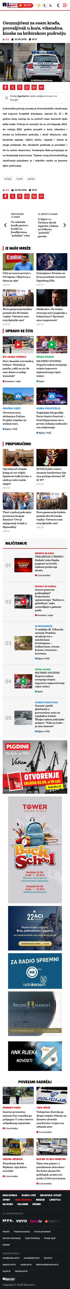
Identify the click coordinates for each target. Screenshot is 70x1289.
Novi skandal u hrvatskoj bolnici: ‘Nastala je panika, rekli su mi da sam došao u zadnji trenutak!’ (18, 368)
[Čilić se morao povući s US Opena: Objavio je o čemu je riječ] (18, 261)
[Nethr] (52, 1221)
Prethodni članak (5, 225)
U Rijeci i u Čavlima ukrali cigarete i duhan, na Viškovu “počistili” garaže (48, 227)
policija (31, 178)
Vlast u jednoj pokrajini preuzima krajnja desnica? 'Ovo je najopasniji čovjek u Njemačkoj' (17, 519)
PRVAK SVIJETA (45, 357)
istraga (7, 178)
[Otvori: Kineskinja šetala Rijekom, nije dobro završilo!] (18, 1147)
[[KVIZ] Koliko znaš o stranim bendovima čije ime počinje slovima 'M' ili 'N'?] (51, 457)
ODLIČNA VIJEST (12, 408)
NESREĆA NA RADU (44, 553)
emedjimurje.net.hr (11, 1257)
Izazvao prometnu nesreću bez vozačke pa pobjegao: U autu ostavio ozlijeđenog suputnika (18, 1117)
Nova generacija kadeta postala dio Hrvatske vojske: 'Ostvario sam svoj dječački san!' (17, 314)
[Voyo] (21, 1221)
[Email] (34, 87)
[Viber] (19, 87)
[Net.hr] (8, 1221)
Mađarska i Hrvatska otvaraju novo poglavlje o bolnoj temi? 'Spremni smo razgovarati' (51, 314)
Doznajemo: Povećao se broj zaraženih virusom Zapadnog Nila (51, 276)
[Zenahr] (36, 1221)
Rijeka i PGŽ (11, 429)
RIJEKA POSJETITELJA (48, 408)
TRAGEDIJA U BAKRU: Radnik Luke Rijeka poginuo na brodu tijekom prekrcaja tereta (49, 563)
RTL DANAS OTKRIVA (14, 357)
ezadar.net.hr (26, 1264)
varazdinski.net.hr (32, 1257)
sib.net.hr (48, 1257)
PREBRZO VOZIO (12, 1108)
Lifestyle (54, 1200)
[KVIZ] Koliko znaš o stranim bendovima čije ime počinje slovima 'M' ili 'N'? (51, 474)
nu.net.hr (7, 1271)
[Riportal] (13, 5)
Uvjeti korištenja (32, 1238)
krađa (19, 178)
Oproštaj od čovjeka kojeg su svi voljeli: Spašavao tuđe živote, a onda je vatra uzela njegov (17, 476)
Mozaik (40, 1200)
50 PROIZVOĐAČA (44, 626)
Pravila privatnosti (42, 1231)
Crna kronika (43, 575)
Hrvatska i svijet (13, 381)
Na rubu (8, 1204)
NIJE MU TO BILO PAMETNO (51, 1159)
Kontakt (6, 1244)
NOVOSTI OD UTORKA (45, 586)
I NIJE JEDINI (43, 1108)
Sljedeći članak (64, 225)
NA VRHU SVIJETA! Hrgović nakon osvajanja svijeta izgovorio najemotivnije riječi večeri (51, 368)
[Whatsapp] (27, 87)
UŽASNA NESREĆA (13, 1159)
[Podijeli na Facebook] (5, 87)
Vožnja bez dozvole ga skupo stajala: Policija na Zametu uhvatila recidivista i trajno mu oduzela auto (51, 1119)
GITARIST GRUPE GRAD (46, 702)
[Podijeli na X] (12, 87)
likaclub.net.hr (21, 1271)
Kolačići (6, 1231)
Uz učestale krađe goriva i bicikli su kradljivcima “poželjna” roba (20, 228)
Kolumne (22, 1204)
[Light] (39, 5)
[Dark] (51, 5)
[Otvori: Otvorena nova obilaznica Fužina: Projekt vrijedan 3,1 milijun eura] (18, 396)
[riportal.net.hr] (9, 1279)
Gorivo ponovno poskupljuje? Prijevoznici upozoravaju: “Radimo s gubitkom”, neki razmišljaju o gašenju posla (49, 600)
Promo (36, 1204)
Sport (41, 381)
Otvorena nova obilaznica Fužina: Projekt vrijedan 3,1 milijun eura (14, 418)
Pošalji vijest (49, 1238)
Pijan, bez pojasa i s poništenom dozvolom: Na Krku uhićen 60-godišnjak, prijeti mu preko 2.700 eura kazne (50, 1171)
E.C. (8, 39)
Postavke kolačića (22, 1231)
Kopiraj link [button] (41, 87)
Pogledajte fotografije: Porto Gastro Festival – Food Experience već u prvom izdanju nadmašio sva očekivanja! (51, 420)
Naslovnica (10, 1195)
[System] (45, 5)
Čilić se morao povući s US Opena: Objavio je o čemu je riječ (17, 276)
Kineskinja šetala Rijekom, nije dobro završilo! (15, 1167)
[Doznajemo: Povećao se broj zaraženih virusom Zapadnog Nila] (51, 261)
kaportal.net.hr (9, 1264)
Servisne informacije (12, 1238)
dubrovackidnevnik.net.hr (47, 1264)
